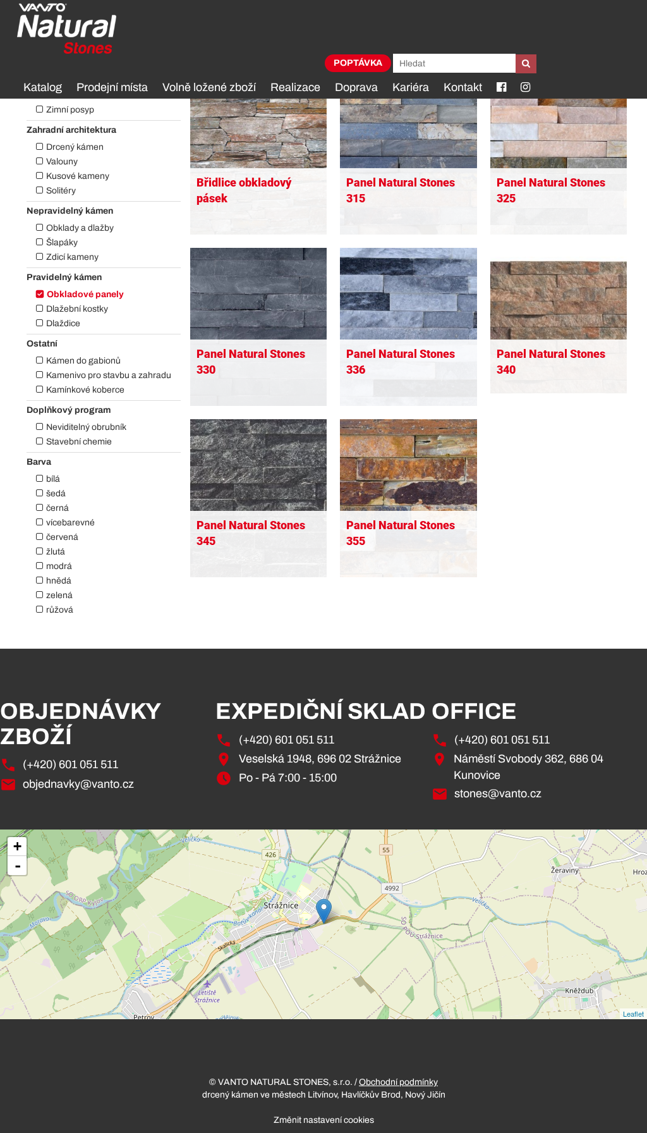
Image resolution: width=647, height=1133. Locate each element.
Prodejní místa (112, 87)
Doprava (356, 87)
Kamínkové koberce (85, 390)
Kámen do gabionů (83, 360)
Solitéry (61, 190)
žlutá (55, 551)
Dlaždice (63, 323)
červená (62, 537)
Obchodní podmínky (398, 1082)
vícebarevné (70, 522)
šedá (56, 493)
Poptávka (358, 63)
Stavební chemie (79, 441)
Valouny (62, 161)
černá (57, 508)
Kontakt (463, 87)
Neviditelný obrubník (86, 427)
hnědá (58, 580)
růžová (59, 610)
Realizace (295, 87)
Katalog (42, 87)
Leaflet (633, 1013)
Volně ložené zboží (209, 87)
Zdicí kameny (72, 257)
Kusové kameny (77, 176)
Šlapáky (62, 242)
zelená (59, 595)
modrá (59, 566)
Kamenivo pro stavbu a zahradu (108, 375)
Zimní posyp (70, 109)
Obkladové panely (85, 294)
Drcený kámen (75, 147)
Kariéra (410, 87)
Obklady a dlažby (80, 228)
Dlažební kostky (77, 309)
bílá (53, 479)
